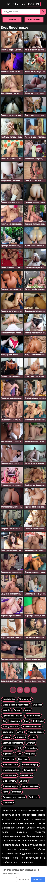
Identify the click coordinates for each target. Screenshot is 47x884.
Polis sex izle (31, 748)
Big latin (7, 737)
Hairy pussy (8, 748)
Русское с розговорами (14, 797)
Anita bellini (20, 737)
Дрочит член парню (12, 715)
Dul (19, 748)
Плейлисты (13, 19)
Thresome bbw (9, 775)
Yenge (28, 710)
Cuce (19, 754)
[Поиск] (43, 12)
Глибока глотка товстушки (16, 705)
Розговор (16, 792)
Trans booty (8, 802)
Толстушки (22, 4)
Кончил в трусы (10, 786)
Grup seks (37, 705)
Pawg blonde (26, 775)
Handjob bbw (9, 699)
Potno (5, 792)
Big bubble (8, 754)
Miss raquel (15, 721)
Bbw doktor (8, 732)
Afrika (20, 732)
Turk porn (33, 797)
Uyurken (31, 743)
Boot (26, 721)
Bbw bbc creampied (32, 726)
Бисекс (17, 710)
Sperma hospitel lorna (13, 743)
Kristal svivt (38, 721)
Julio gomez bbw (11, 726)
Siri (4, 721)
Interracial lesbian (11, 770)
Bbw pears (23, 759)
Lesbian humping (30, 764)
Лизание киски (33, 715)
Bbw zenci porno (10, 764)
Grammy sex (8, 759)
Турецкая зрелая (35, 732)
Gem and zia (29, 770)
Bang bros (30, 754)
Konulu (33, 737)
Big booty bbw (9, 781)
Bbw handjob (25, 699)
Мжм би (6, 710)
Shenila (23, 781)
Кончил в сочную (30, 786)
